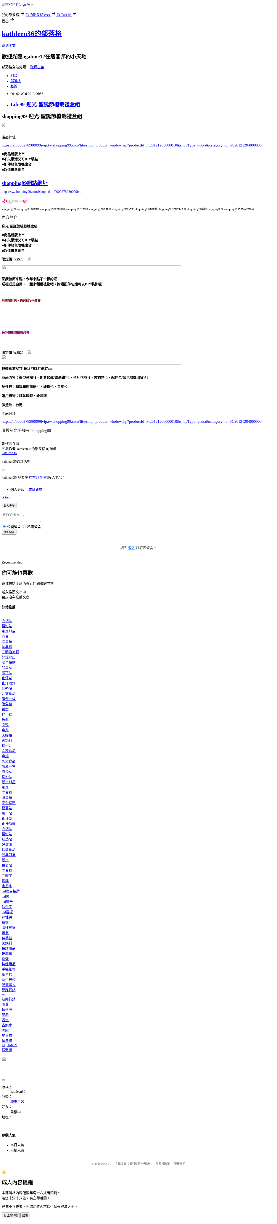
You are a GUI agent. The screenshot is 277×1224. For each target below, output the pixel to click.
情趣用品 (9, 948)
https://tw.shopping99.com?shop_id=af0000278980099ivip (42, 191)
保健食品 (9, 850)
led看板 (7, 912)
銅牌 (5, 881)
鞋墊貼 (7, 688)
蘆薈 (5, 1004)
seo (4, 994)
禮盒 (5, 709)
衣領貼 (7, 621)
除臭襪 (7, 642)
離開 (25, 1215)
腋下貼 (7, 673)
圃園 (5, 1030)
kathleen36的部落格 (32, 33)
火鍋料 (7, 740)
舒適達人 (9, 985)
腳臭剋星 (9, 631)
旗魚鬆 (7, 704)
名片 (13, 86)
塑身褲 (7, 1041)
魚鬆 (5, 720)
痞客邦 (34, 477)
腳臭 (5, 636)
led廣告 (7, 902)
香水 (5, 1020)
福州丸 (7, 746)
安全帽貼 (9, 662)
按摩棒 (7, 954)
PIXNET (106, 1163)
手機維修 (9, 969)
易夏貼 (7, 668)
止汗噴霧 (9, 683)
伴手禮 (7, 714)
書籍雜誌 (35, 489)
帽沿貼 (7, 626)
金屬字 (7, 886)
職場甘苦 (37, 67)
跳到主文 (9, 45)
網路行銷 (9, 990)
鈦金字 (7, 907)
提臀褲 (7, 1050)
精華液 (7, 1009)
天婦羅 (7, 735)
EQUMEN (9, 1045)
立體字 (7, 876)
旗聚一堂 (9, 699)
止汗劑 (7, 678)
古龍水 (7, 1025)
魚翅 (5, 756)
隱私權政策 (163, 1163)
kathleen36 (9, 453)
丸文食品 (9, 694)
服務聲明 (179, 1163)
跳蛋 (5, 959)
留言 (43, 477)
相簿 (13, 76)
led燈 (5, 896)
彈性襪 (7, 917)
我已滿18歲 (10, 1215)
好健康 (7, 844)
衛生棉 (7, 974)
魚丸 (5, 730)
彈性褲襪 (9, 928)
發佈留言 (9, 532)
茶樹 (5, 1015)
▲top (6, 497)
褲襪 (5, 922)
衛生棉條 (9, 980)
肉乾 (5, 725)
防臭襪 (7, 647)
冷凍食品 (9, 751)
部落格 (15, 81)
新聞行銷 (9, 999)
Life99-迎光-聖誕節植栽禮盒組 (45, 104)
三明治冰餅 (10, 652)
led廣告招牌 (11, 891)
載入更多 (9, 505)
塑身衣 (7, 1035)
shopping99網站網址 (25, 183)
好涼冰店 (9, 657)
